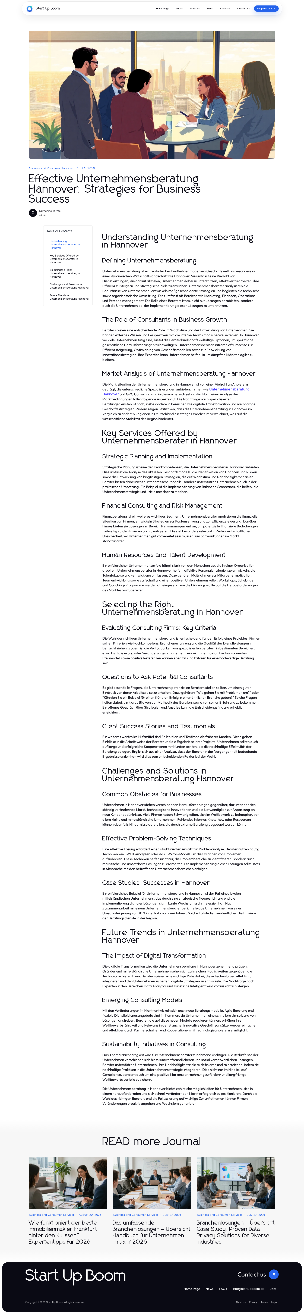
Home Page (192, 1289)
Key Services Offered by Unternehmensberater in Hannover (64, 259)
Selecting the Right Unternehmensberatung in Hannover (65, 273)
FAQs (223, 1289)
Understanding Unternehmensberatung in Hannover (65, 244)
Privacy (253, 1302)
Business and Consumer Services (51, 168)
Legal (274, 1302)
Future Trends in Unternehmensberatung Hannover (69, 297)
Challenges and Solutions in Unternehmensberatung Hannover (69, 286)
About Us (241, 1302)
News (210, 1289)
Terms (264, 1302)
